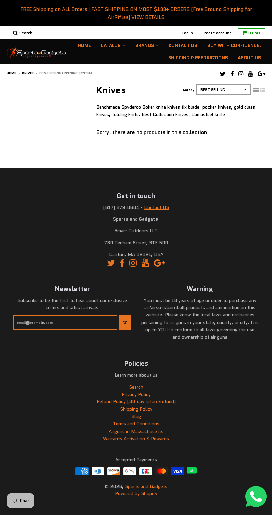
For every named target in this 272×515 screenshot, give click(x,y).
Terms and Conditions (136, 423)
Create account (216, 33)
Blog (136, 416)
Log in (187, 33)
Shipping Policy (136, 409)
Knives (28, 73)
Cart (254, 33)
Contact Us (183, 45)
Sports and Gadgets (146, 486)
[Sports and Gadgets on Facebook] (232, 74)
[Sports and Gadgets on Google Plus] (261, 74)
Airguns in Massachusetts (136, 431)
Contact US (156, 207)
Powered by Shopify (136, 493)
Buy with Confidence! (234, 45)
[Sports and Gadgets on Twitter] (223, 74)
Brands (144, 45)
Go (125, 322)
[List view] (262, 90)
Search (136, 387)
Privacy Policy (136, 394)
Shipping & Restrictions (198, 57)
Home (84, 45)
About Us (249, 57)
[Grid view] (256, 90)
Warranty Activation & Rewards (136, 438)
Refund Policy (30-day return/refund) (136, 401)
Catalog (111, 45)
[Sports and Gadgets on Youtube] (250, 74)
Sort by (188, 90)
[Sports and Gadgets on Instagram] (240, 74)
